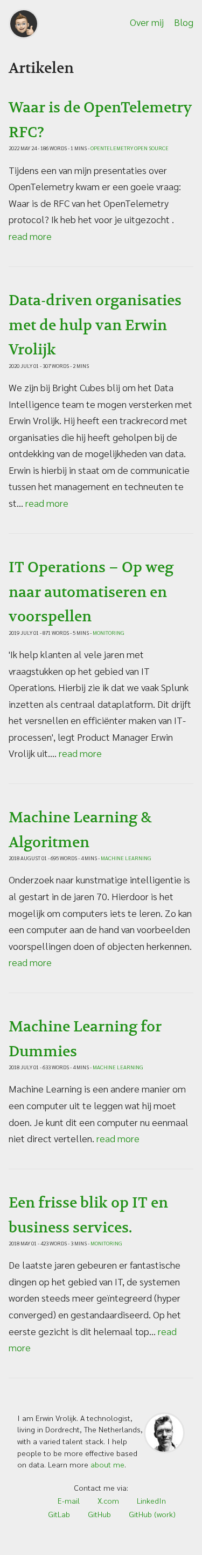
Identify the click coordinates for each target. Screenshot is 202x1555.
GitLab (59, 1514)
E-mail (69, 1500)
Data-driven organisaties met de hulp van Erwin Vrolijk (95, 325)
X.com (108, 1500)
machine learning (126, 857)
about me (107, 1464)
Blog (183, 22)
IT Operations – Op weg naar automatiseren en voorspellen (91, 592)
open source (151, 147)
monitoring (108, 631)
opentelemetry (111, 147)
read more (30, 236)
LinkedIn (151, 1500)
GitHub (99, 1514)
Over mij (147, 22)
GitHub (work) (152, 1514)
